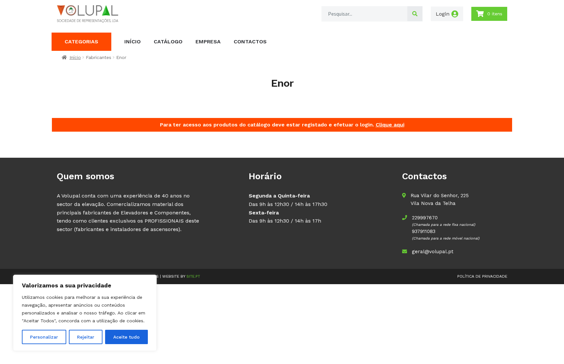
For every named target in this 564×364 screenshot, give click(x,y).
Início (132, 41)
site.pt (193, 276)
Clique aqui (390, 125)
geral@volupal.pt (432, 252)
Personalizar (44, 337)
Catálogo (168, 41)
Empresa (208, 41)
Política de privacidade (482, 276)
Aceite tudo (126, 337)
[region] (85, 313)
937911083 (423, 231)
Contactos (250, 41)
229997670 (425, 218)
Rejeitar (85, 337)
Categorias (81, 41)
